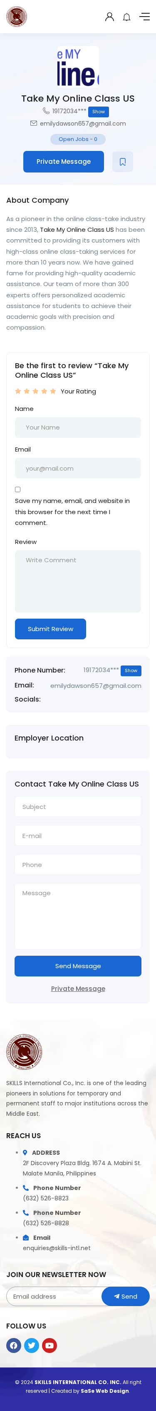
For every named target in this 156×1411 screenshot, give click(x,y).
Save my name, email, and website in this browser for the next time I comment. (72, 511)
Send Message (78, 966)
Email (23, 449)
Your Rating (78, 391)
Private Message (64, 161)
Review (26, 541)
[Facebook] (13, 1345)
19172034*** (78, 111)
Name (24, 408)
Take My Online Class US (77, 229)
